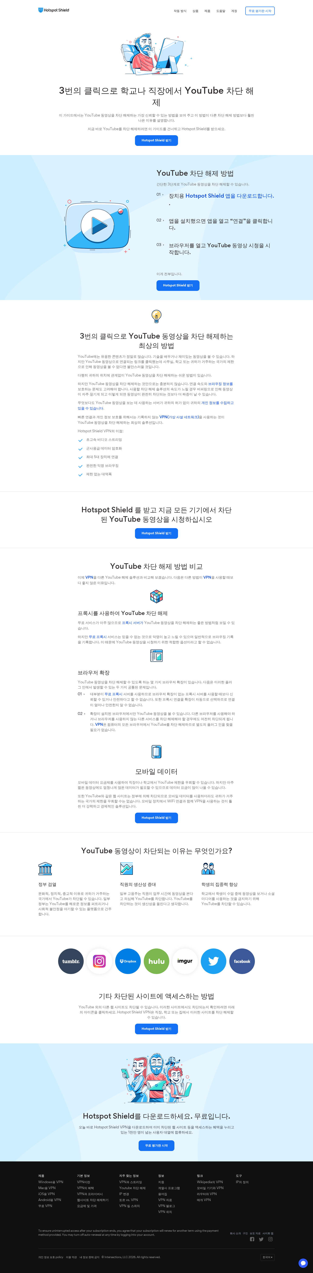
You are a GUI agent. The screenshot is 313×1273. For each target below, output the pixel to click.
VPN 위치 (165, 1212)
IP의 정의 (242, 1182)
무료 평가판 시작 (260, 11)
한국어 (267, 1257)
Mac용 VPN (47, 1188)
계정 (234, 11)
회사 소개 (235, 1233)
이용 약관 (71, 1257)
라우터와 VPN (207, 1194)
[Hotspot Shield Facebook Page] (252, 1240)
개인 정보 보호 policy (50, 1257)
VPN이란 (83, 1182)
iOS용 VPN (46, 1194)
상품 (195, 11)
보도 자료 (255, 1233)
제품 (207, 11)
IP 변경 (124, 1194)
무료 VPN (45, 1206)
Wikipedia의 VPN (210, 1182)
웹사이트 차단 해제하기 (93, 1200)
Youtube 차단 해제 (132, 1188)
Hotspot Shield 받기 (156, 140)
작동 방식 (180, 11)
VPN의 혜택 (85, 1188)
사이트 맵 (268, 1233)
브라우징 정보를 (220, 384)
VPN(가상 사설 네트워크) (179, 417)
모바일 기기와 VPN (210, 1188)
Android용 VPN (49, 1200)
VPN (89, 577)
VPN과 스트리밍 (130, 1182)
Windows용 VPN (50, 1182)
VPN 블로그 (166, 1206)
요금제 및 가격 (87, 1206)
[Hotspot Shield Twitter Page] (261, 1240)
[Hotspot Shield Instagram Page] (270, 1240)
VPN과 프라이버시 (90, 1194)
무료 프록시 (98, 637)
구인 (245, 1233)
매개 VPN (204, 1200)
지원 (161, 1182)
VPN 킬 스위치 (129, 1206)
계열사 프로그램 (169, 1188)
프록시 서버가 (132, 623)
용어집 (162, 1194)
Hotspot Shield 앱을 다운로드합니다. (229, 196)
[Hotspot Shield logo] (54, 10)
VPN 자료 (165, 1200)
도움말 (220, 11)
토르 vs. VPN (128, 1200)
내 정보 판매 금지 (89, 1257)
